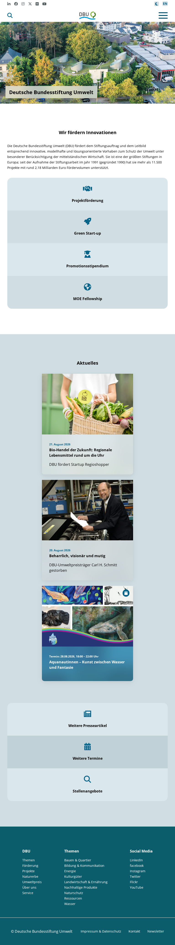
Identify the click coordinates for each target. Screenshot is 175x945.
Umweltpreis (32, 882)
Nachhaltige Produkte (80, 887)
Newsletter (155, 931)
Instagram (137, 871)
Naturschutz (73, 893)
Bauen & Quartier (77, 860)
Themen (28, 860)
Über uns (29, 887)
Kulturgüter (73, 876)
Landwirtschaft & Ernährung (86, 882)
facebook (137, 865)
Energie (70, 871)
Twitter (135, 876)
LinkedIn (136, 860)
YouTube (136, 887)
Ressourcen (73, 898)
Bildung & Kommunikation (84, 865)
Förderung (30, 865)
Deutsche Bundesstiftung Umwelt (43, 931)
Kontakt (134, 931)
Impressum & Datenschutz (101, 931)
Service (27, 893)
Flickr (134, 882)
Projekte (28, 871)
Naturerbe (30, 876)
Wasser (69, 904)
